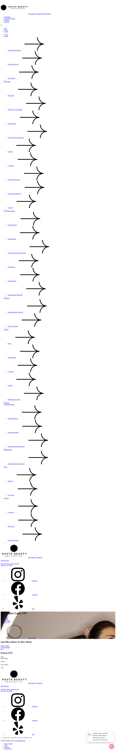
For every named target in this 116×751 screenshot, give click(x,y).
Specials (6, 22)
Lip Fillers (7, 621)
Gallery (6, 31)
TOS (5, 745)
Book (6, 30)
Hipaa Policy (8, 748)
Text (5, 28)
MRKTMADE (20, 740)
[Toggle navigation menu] (1, 25)
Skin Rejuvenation (9, 18)
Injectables (7, 17)
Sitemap (6, 747)
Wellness (6, 20)
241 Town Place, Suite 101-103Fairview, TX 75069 (10, 690)
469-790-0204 (47, 14)
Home (6, 617)
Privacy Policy (8, 744)
